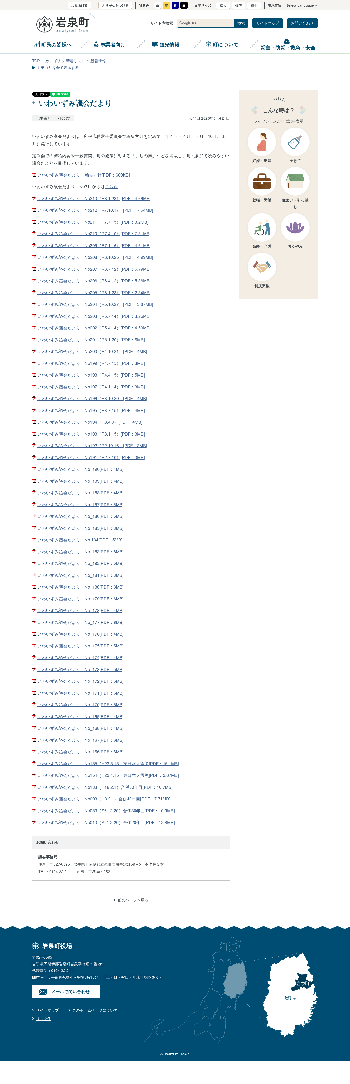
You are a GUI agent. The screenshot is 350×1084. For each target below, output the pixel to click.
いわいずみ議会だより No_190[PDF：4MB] (80, 469)
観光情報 (170, 44)
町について (226, 44)
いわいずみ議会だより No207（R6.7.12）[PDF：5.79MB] (94, 269)
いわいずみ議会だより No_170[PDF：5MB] (80, 704)
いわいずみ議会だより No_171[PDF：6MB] (80, 693)
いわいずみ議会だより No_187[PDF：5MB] (80, 504)
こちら (111, 186)
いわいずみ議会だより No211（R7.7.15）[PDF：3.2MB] (92, 222)
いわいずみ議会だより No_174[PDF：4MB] (80, 657)
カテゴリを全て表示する (58, 67)
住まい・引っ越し (295, 203)
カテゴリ (52, 61)
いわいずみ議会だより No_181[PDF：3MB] (80, 575)
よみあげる (79, 5)
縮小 (254, 5)
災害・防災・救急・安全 (287, 47)
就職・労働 (261, 200)
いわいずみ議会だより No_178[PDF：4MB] (80, 610)
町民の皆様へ (56, 44)
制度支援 (262, 285)
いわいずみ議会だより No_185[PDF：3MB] (80, 528)
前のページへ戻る (133, 900)
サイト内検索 (161, 23)
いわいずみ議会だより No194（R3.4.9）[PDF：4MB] (89, 422)
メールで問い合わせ (70, 991)
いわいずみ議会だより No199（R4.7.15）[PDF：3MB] (91, 363)
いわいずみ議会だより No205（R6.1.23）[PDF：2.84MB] (94, 292)
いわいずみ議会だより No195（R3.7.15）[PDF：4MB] (91, 410)
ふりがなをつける (115, 5)
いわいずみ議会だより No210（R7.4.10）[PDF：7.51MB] (94, 233)
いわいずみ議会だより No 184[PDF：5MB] (79, 539)
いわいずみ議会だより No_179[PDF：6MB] (80, 598)
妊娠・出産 (261, 160)
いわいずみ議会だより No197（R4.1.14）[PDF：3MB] (91, 386)
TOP (36, 61)
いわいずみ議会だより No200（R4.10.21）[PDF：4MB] (92, 351)
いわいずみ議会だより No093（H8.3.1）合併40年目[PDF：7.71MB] (103, 798)
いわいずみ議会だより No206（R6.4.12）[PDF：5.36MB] (94, 280)
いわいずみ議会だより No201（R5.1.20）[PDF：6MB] (91, 339)
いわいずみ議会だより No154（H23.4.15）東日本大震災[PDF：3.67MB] (108, 775)
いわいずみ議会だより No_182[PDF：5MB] (80, 563)
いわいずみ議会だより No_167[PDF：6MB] (80, 740)
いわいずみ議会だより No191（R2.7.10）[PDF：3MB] (91, 457)
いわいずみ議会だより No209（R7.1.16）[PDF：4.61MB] (94, 245)
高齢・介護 (261, 246)
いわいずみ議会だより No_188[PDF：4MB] (80, 492)
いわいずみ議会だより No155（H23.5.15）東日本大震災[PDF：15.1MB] (108, 763)
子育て (295, 160)
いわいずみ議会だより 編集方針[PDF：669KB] (83, 175)
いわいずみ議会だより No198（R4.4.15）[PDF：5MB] (91, 375)
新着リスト (75, 61)
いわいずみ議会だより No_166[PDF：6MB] (80, 751)
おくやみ (295, 246)
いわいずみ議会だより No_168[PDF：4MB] (80, 728)
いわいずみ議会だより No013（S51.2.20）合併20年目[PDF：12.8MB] (106, 822)
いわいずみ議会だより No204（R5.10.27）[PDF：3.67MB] (95, 304)
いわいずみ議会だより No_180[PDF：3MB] (80, 587)
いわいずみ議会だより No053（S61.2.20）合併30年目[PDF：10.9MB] (106, 810)
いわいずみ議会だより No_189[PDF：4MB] (80, 481)
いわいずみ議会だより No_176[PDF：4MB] (80, 634)
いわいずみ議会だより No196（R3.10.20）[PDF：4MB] (92, 398)
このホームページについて (95, 1010)
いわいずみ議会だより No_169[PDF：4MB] (80, 716)
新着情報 (98, 61)
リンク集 (43, 1018)
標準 (238, 5)
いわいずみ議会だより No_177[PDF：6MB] (80, 622)
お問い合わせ (302, 23)
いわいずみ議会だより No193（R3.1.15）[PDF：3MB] (91, 434)
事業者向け (113, 44)
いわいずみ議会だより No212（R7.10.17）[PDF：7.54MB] (95, 210)
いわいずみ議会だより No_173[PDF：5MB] (80, 669)
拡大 (223, 5)
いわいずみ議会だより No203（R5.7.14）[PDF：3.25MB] (94, 316)
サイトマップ (267, 23)
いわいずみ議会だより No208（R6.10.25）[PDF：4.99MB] (95, 257)
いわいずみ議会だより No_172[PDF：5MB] (80, 681)
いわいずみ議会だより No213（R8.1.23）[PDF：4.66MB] (94, 198)
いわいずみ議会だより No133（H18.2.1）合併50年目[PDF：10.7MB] (105, 787)
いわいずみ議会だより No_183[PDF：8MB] (80, 551)
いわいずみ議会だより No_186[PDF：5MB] (80, 516)
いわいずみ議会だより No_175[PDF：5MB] (80, 646)
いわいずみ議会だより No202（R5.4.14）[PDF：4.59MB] (94, 327)
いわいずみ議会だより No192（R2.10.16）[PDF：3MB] (92, 445)
